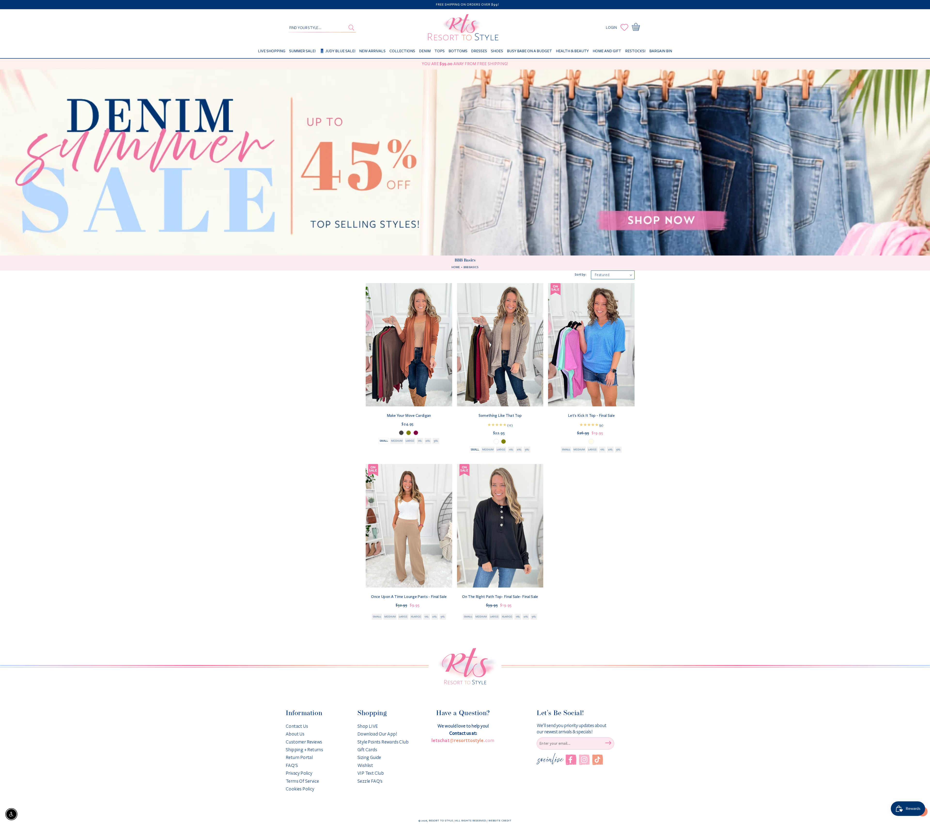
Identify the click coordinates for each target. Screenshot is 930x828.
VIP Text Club (370, 773)
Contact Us (297, 726)
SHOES (497, 51)
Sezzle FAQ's (370, 781)
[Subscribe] (608, 743)
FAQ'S (292, 765)
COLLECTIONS (402, 51)
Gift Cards (367, 749)
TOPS (439, 51)
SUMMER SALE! (302, 51)
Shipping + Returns (304, 749)
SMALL (384, 440)
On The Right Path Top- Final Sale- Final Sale (500, 597)
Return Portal (299, 757)
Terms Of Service (302, 781)
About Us (295, 734)
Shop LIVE (367, 726)
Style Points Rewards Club (383, 742)
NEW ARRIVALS (372, 51)
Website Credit (500, 820)
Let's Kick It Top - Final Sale (591, 415)
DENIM (425, 51)
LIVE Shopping (271, 51)
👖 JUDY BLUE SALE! (337, 51)
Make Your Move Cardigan (409, 415)
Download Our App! (377, 734)
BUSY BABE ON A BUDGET (529, 51)
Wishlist (365, 765)
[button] (637, 27)
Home (455, 267)
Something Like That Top (500, 415)
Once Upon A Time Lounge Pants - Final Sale (409, 597)
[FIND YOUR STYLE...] (351, 27)
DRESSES (479, 51)
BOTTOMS (458, 51)
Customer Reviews (304, 742)
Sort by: (580, 274)
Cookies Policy (300, 789)
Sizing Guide (369, 757)
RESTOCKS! (635, 51)
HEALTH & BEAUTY (572, 51)
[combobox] (322, 27)
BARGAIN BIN (660, 51)
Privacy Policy (299, 773)
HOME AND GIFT (607, 51)
